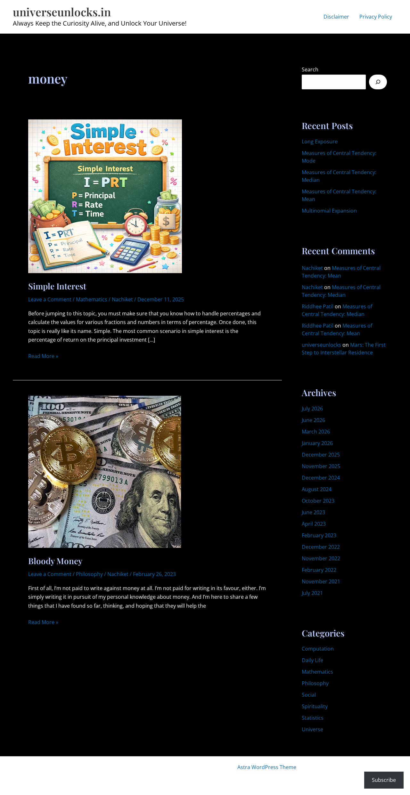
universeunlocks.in (62, 11)
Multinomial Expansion (329, 210)
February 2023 (319, 535)
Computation (318, 648)
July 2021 (312, 592)
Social (309, 694)
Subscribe (384, 779)
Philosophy (89, 574)
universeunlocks (321, 344)
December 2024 (321, 477)
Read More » (43, 356)
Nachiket (312, 268)
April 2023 (314, 523)
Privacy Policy (375, 16)
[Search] (378, 82)
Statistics (313, 717)
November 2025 (321, 466)
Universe (312, 729)
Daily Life (312, 660)
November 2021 (321, 581)
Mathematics (91, 299)
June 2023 (313, 512)
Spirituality (315, 706)
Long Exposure (320, 141)
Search (310, 69)
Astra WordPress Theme (266, 767)
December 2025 (321, 454)
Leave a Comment (49, 299)
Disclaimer (336, 16)
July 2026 (312, 408)
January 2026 (317, 443)
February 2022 (319, 569)
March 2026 (316, 431)
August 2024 (317, 489)
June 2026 (313, 420)
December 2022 (321, 546)
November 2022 (321, 558)
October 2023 (318, 500)
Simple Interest (57, 286)
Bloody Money (55, 560)
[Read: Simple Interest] (105, 195)
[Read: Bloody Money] (104, 471)
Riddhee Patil (317, 306)
